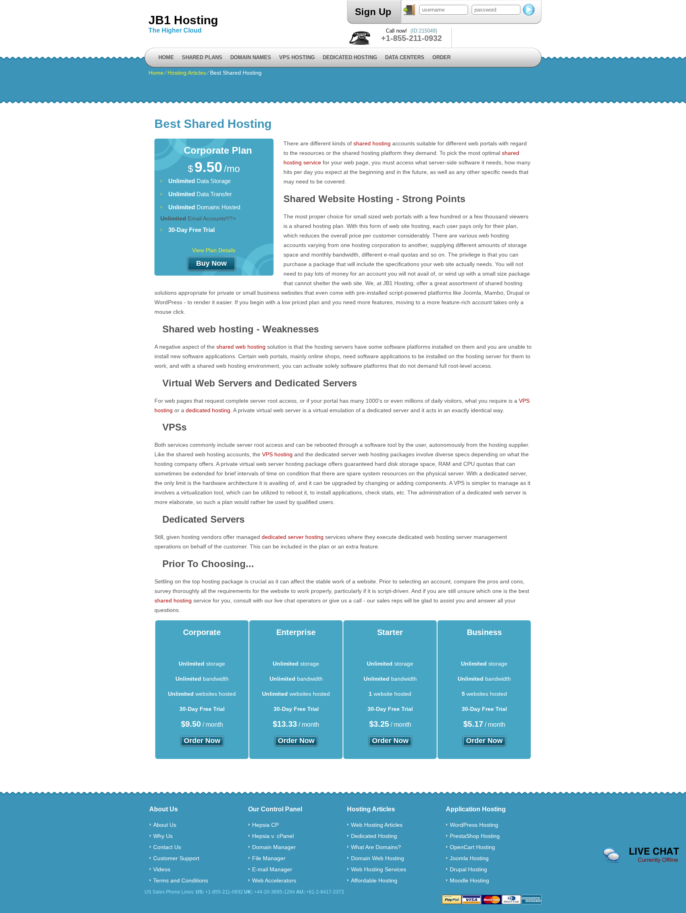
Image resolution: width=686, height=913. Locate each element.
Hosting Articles (187, 72)
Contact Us (167, 847)
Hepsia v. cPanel (273, 836)
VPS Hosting (297, 57)
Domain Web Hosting (377, 858)
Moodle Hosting (469, 880)
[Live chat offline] (641, 855)
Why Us (163, 836)
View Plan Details (213, 250)
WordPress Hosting (474, 825)
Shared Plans (202, 57)
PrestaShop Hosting (475, 836)
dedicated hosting (208, 410)
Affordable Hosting (374, 880)
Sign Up (373, 11)
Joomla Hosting (469, 858)
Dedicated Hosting (350, 57)
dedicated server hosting (293, 537)
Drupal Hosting (468, 869)
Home (166, 57)
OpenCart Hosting (472, 847)
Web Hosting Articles (377, 825)
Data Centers (404, 57)
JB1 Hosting (183, 20)
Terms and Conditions (180, 880)
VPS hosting (277, 454)
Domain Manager (274, 847)
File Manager (268, 858)
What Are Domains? (376, 847)
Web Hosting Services (378, 869)
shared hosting (372, 143)
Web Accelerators (274, 880)
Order (441, 57)
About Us (164, 825)
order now (202, 741)
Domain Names (250, 57)
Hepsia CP (265, 825)
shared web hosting (241, 347)
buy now (211, 263)
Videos (161, 869)
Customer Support (176, 858)
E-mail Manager (272, 869)
